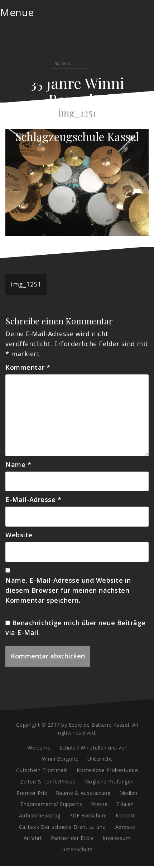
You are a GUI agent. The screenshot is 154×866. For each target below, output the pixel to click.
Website (19, 535)
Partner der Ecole (72, 838)
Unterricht (99, 758)
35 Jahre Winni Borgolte (77, 91)
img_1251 (26, 284)
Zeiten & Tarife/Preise (47, 781)
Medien (128, 793)
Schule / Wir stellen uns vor (93, 747)
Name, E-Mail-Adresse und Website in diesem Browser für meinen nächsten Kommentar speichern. (68, 590)
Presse (99, 804)
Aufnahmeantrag (40, 815)
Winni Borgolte (60, 758)
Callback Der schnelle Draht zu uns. (63, 826)
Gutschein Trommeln (42, 770)
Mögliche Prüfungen (109, 781)
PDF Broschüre (88, 815)
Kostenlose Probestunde (107, 770)
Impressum (117, 838)
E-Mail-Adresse (33, 499)
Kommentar (27, 367)
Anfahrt (33, 838)
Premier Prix (31, 793)
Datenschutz (77, 849)
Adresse (125, 826)
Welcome (39, 747)
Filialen (125, 804)
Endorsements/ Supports (51, 804)
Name (18, 464)
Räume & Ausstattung (83, 793)
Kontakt (125, 815)
